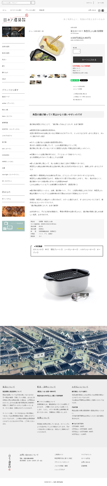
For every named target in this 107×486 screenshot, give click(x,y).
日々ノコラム (6, 199)
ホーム (4, 10)
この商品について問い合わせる (82, 96)
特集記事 (41, 10)
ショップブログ (60, 469)
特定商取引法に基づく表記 (80, 73)
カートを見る (85, 458)
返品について (76, 70)
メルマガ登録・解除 (61, 466)
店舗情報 (84, 466)
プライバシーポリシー (62, 462)
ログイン (89, 3)
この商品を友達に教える (80, 94)
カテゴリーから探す (16, 10)
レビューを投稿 (77, 89)
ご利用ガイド (59, 454)
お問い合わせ (92, 10)
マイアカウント (86, 454)
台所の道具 (37, 31)
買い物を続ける (77, 99)
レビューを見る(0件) (79, 86)
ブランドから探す (30, 10)
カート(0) (101, 3)
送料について (76, 68)
